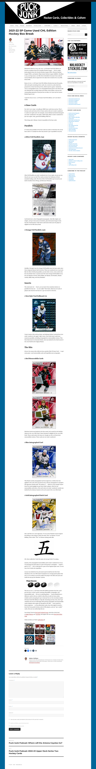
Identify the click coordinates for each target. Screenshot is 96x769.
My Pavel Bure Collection (74, 121)
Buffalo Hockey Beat (73, 139)
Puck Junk (71, 124)
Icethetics (71, 142)
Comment (12, 680)
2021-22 (10, 47)
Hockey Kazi (71, 118)
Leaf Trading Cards (72, 165)
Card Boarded (71, 115)
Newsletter (29, 25)
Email (11, 706)
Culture (56, 25)
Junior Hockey (12, 49)
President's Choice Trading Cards (75, 160)
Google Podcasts (72, 176)
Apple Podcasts (29, 614)
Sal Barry (11, 42)
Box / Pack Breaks (12, 46)
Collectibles (47, 25)
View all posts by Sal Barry (34, 662)
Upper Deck (11, 52)
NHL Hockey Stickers (72, 72)
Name (11, 700)
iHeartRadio (71, 178)
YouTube (38, 614)
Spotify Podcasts (72, 180)
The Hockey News (72, 149)
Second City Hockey (73, 146)
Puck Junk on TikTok (73, 101)
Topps (70, 163)
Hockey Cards (37, 25)
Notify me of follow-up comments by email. (19, 723)
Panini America (72, 162)
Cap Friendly (71, 141)
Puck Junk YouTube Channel (74, 104)
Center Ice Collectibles (72, 60)
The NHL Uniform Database (74, 150)
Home (12, 25)
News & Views (64, 25)
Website (11, 712)
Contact (84, 25)
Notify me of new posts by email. (17, 726)
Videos (73, 25)
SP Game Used (12, 50)
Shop (16, 25)
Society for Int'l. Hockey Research (76, 148)
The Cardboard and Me (73, 125)
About (78, 25)
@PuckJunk (41, 619)
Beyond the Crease (72, 114)
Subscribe (70, 89)
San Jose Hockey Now (73, 145)
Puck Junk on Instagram (74, 100)
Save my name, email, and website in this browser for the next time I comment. (27, 719)
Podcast (22, 25)
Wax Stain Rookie (72, 131)
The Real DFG (71, 126)
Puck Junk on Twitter (73, 103)
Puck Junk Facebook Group (41, 612)
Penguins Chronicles (73, 143)
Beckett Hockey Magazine (74, 113)
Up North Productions (73, 128)
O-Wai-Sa (71, 122)
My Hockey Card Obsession (74, 120)
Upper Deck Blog (72, 129)
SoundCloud (71, 179)
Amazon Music (72, 173)
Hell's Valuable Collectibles (74, 117)
